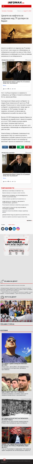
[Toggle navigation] (3, 6)
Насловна (4, 11)
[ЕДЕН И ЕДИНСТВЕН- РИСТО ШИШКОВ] (16, 382)
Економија (10, 11)
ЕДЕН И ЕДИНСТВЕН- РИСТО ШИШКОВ (13, 392)
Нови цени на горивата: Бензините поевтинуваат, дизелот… (13, 202)
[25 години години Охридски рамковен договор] (16, 347)
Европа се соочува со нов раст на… (13, 190)
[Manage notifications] (4, 459)
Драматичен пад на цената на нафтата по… (16, 214)
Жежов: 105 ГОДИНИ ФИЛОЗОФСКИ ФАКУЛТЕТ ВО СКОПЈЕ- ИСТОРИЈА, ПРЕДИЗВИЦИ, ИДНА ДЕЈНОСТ (16, 446)
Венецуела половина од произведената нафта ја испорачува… (15, 196)
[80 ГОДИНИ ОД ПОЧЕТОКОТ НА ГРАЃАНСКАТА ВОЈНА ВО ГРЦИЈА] (16, 408)
